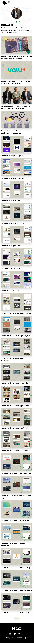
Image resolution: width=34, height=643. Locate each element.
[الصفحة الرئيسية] (8, 3)
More (16, 618)
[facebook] (15, 634)
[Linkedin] (10, 634)
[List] (30, 2)
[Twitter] (19, 634)
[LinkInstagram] (17, 22)
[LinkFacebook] (14, 22)
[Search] (26, 2)
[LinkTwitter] (19, 22)
